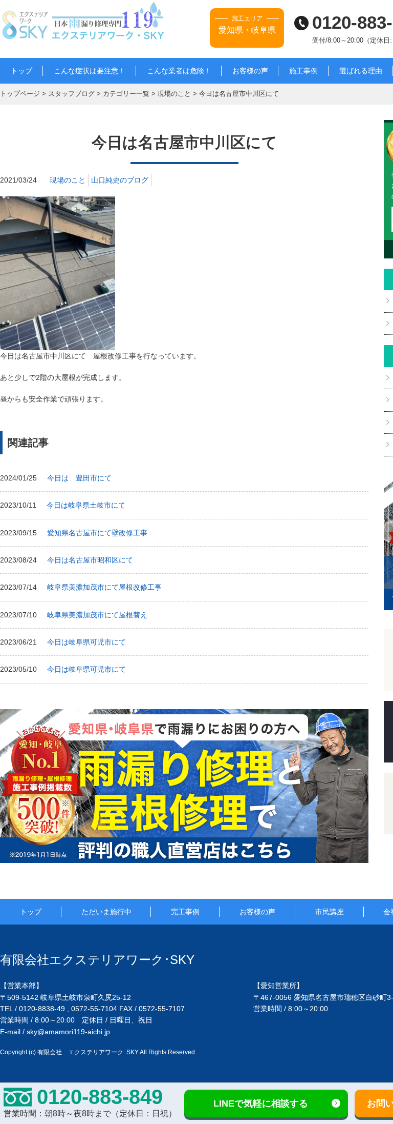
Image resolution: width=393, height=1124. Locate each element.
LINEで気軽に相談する (260, 1103)
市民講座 (329, 912)
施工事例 (303, 71)
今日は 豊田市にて (79, 478)
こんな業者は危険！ (179, 71)
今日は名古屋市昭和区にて (90, 560)
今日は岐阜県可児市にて (86, 642)
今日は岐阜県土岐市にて (86, 505)
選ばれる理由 (360, 71)
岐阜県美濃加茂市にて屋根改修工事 (104, 587)
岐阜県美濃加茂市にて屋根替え (97, 615)
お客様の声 (250, 71)
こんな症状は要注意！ (89, 71)
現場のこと (67, 180)
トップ (21, 71)
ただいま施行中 (106, 912)
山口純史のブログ (119, 180)
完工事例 (185, 912)
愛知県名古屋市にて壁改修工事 (97, 533)
